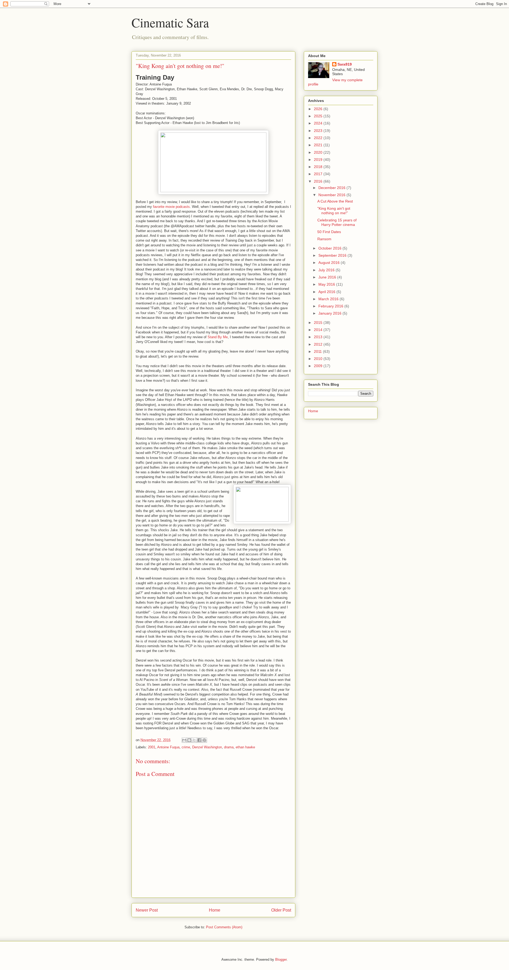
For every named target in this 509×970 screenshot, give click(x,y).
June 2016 (327, 277)
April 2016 (327, 292)
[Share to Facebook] (199, 740)
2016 (318, 181)
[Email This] (184, 740)
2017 (318, 174)
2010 (318, 359)
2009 (318, 366)
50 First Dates (329, 232)
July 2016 (327, 270)
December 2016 (332, 188)
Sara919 (344, 64)
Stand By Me (218, 337)
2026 (318, 109)
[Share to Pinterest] (204, 740)
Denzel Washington (207, 747)
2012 (318, 344)
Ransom (324, 239)
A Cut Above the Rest (335, 201)
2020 (318, 152)
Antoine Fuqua (168, 747)
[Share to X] (194, 740)
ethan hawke (245, 747)
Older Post (281, 910)
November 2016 (332, 195)
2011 (318, 351)
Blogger (281, 960)
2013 (318, 337)
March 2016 (329, 299)
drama (229, 747)
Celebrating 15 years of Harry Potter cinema (337, 222)
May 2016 (327, 284)
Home (214, 910)
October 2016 (330, 248)
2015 (318, 322)
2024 (318, 123)
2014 (318, 330)
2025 (318, 116)
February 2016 (331, 306)
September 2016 (333, 255)
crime (186, 747)
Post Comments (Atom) (224, 927)
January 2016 (330, 313)
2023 (318, 130)
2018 (318, 167)
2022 (318, 138)
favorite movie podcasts (171, 207)
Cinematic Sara (170, 22)
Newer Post (147, 910)
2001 (151, 747)
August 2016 (329, 262)
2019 (318, 159)
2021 (318, 145)
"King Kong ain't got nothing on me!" (333, 210)
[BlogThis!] (189, 740)
